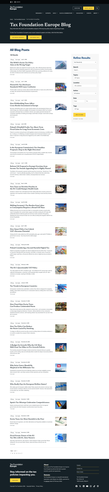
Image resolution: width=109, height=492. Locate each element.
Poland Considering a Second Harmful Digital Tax (29, 248)
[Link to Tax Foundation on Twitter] (80, 486)
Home (11, 19)
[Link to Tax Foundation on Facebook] (76, 486)
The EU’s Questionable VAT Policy (23, 268)
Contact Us (79, 468)
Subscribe (77, 8)
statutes (47, 481)
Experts (48, 13)
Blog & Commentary (66, 13)
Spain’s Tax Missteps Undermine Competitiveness (29, 402)
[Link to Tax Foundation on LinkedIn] (83, 486)
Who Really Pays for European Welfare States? (28, 384)
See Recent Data (34, 37)
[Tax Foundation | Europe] (16, 8)
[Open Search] (97, 8)
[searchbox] (85, 78)
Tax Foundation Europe (19, 19)
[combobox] (85, 77)
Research (39, 13)
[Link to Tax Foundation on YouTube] (87, 486)
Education (79, 13)
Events (89, 13)
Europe (18, 2)
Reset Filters (79, 118)
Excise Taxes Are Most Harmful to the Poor (27, 419)
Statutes (47, 475)
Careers (79, 465)
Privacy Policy (39, 486)
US (12, 2)
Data (54, 13)
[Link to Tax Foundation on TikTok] (94, 486)
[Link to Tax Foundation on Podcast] (98, 486)
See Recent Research (18, 37)
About (95, 13)
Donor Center (89, 8)
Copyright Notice (30, 486)
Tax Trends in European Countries (23, 286)
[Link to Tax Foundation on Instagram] (90, 486)
